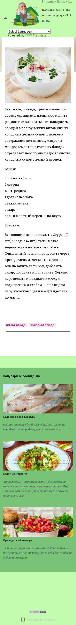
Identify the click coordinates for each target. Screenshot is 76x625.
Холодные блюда (42, 325)
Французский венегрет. (18, 540)
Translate (39, 35)
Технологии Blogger (40, 619)
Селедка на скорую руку (19, 416)
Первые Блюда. (16, 325)
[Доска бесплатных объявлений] (37, 612)
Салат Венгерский (15, 473)
